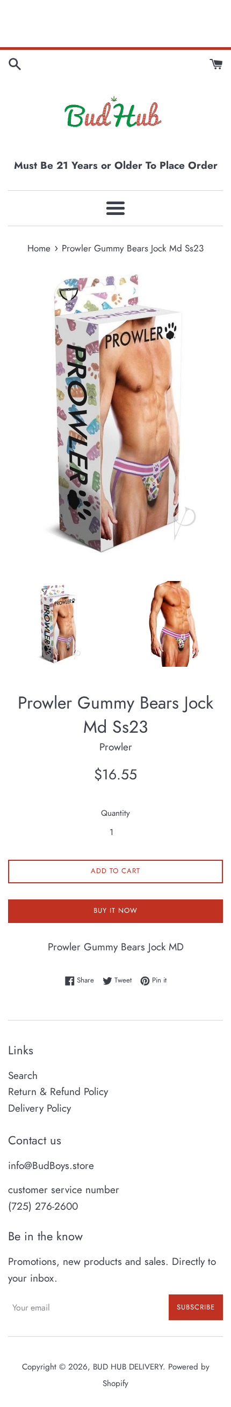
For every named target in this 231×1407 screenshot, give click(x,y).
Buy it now (115, 910)
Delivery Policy (39, 1108)
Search (23, 1075)
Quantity (115, 813)
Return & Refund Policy (58, 1091)
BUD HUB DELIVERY (128, 1367)
